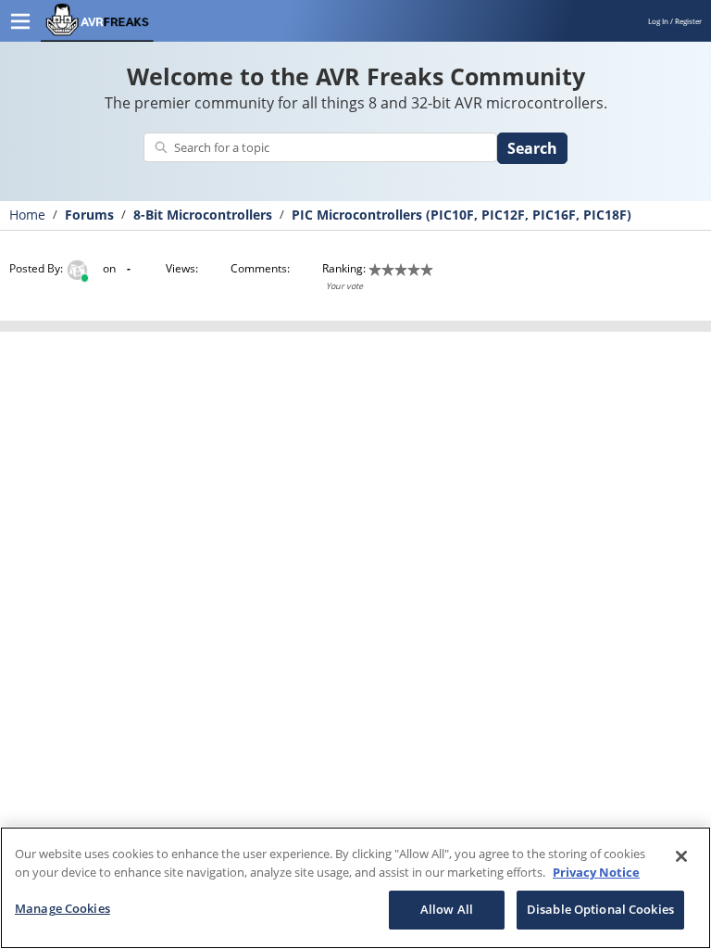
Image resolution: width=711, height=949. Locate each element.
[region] (355, 888)
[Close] (681, 856)
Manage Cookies (62, 908)
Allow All (446, 909)
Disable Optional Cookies (600, 909)
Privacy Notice (596, 872)
